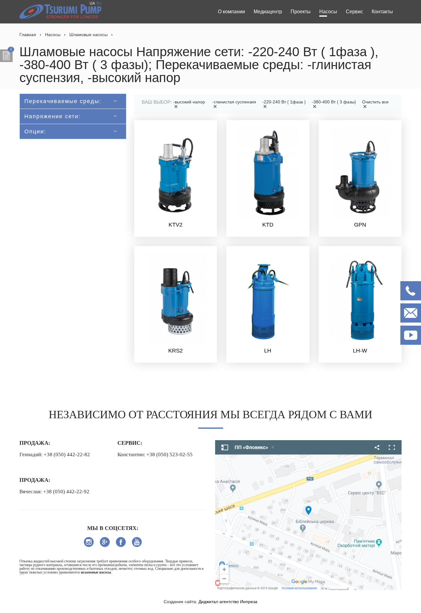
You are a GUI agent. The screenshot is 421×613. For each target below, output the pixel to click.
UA (92, 3)
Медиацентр (268, 11)
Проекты (301, 11)
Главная (27, 34)
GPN (360, 225)
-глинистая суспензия (234, 101)
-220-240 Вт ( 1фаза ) (284, 101)
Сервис (354, 11)
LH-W (360, 351)
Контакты (382, 11)
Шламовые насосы (88, 34)
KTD (267, 225)
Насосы (328, 11)
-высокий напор (189, 101)
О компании (231, 11)
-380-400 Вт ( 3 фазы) (334, 101)
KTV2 (175, 225)
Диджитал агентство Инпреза (227, 601)
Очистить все (375, 101)
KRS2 (175, 351)
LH (267, 351)
